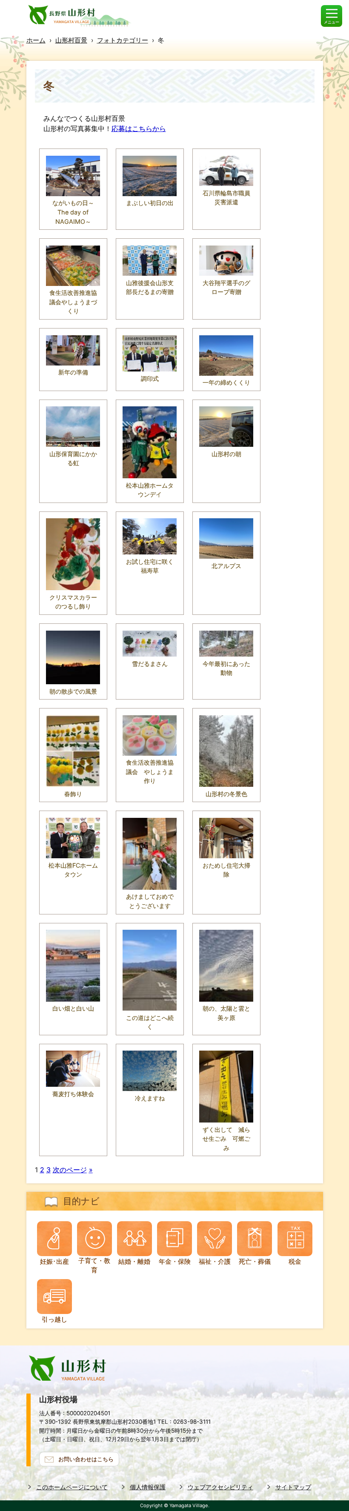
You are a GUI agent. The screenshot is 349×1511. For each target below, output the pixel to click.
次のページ (70, 1169)
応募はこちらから (139, 128)
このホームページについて (72, 1487)
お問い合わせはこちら (86, 1459)
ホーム (36, 40)
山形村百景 (71, 40)
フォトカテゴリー (122, 40)
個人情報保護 (148, 1487)
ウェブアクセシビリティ (220, 1487)
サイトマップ (293, 1487)
